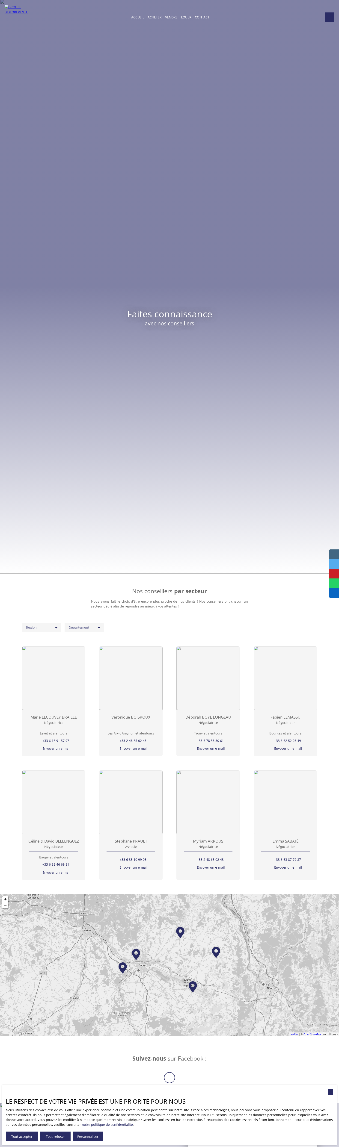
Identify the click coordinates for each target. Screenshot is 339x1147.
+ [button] (5, 899)
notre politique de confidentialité (107, 1124)
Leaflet (294, 1034)
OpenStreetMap (312, 1034)
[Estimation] (329, 17)
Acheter (155, 17)
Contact (202, 17)
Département (79, 627)
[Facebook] (169, 1077)
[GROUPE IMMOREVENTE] (17, 17)
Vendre (171, 17)
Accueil (137, 17)
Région (31, 627)
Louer (186, 17)
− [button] (5, 905)
